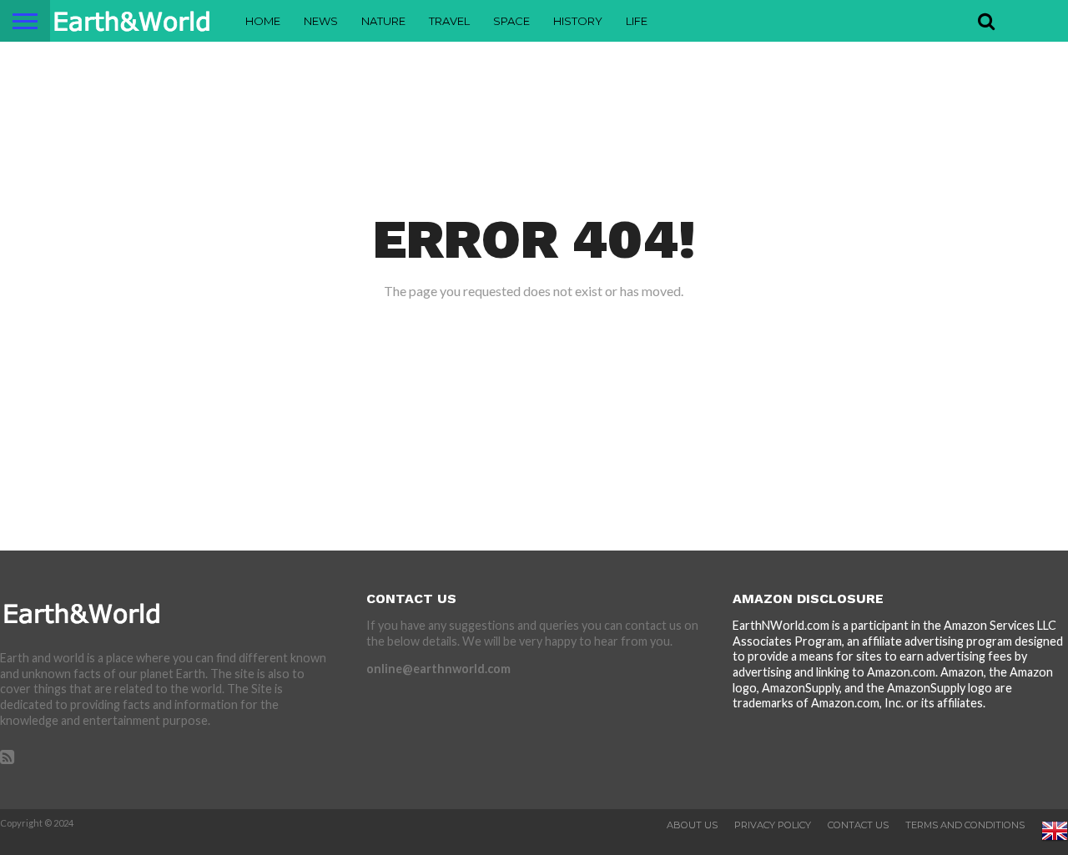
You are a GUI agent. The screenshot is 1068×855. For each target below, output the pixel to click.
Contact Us (858, 825)
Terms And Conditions (965, 825)
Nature (383, 21)
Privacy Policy (772, 825)
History (577, 21)
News (321, 21)
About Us (692, 825)
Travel (449, 21)
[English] (1054, 841)
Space (511, 21)
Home (262, 21)
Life (636, 21)
